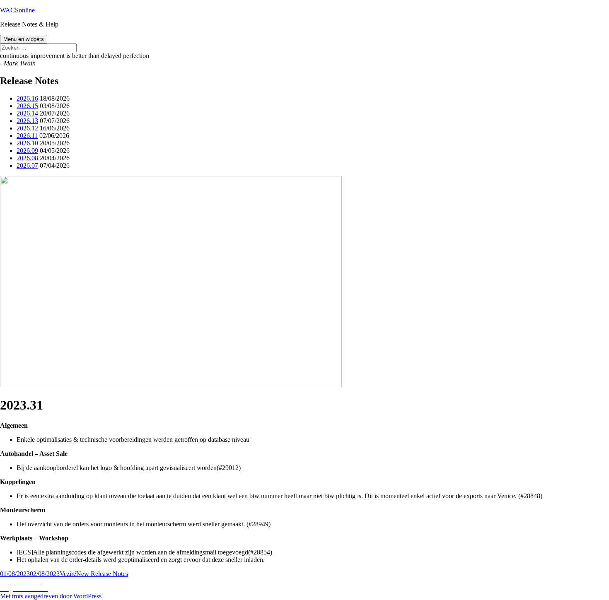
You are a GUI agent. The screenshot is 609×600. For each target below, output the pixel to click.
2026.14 (27, 113)
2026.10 (27, 143)
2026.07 (27, 165)
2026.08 (27, 157)
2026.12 (27, 128)
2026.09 (27, 150)
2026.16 (27, 98)
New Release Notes (102, 573)
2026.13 (27, 120)
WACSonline (17, 10)
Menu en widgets (23, 39)
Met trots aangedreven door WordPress (51, 596)
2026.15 (27, 105)
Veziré (68, 573)
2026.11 (27, 135)
